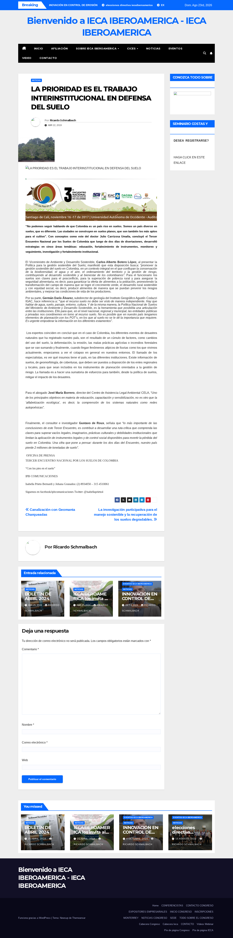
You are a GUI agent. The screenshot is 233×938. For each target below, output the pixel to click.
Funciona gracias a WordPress (34, 918)
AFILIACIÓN (59, 48)
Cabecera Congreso (149, 924)
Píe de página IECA (202, 930)
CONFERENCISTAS (172, 905)
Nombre (28, 724)
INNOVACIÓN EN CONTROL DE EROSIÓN (139, 598)
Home (155, 905)
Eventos (176, 48)
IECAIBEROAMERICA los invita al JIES (90, 598)
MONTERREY (131, 918)
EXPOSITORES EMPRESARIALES (148, 911)
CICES (132, 48)
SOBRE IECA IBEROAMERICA (96, 48)
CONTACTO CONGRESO (199, 905)
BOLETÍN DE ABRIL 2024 (38, 596)
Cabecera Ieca (170, 924)
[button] (204, 53)
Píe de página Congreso (176, 930)
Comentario (30, 649)
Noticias (153, 48)
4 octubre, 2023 (137, 838)
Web (25, 760)
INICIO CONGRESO (181, 911)
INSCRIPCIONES (204, 911)
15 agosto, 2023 (186, 838)
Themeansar (78, 918)
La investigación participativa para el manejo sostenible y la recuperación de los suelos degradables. (125, 514)
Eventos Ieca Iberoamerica (137, 584)
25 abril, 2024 (37, 838)
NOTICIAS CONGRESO (154, 918)
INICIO (38, 48)
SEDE (173, 918)
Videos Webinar (205, 924)
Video (26, 58)
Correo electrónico (35, 742)
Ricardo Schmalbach (63, 120)
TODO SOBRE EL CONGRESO (196, 918)
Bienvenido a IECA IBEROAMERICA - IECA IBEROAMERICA (51, 877)
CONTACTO (48, 58)
